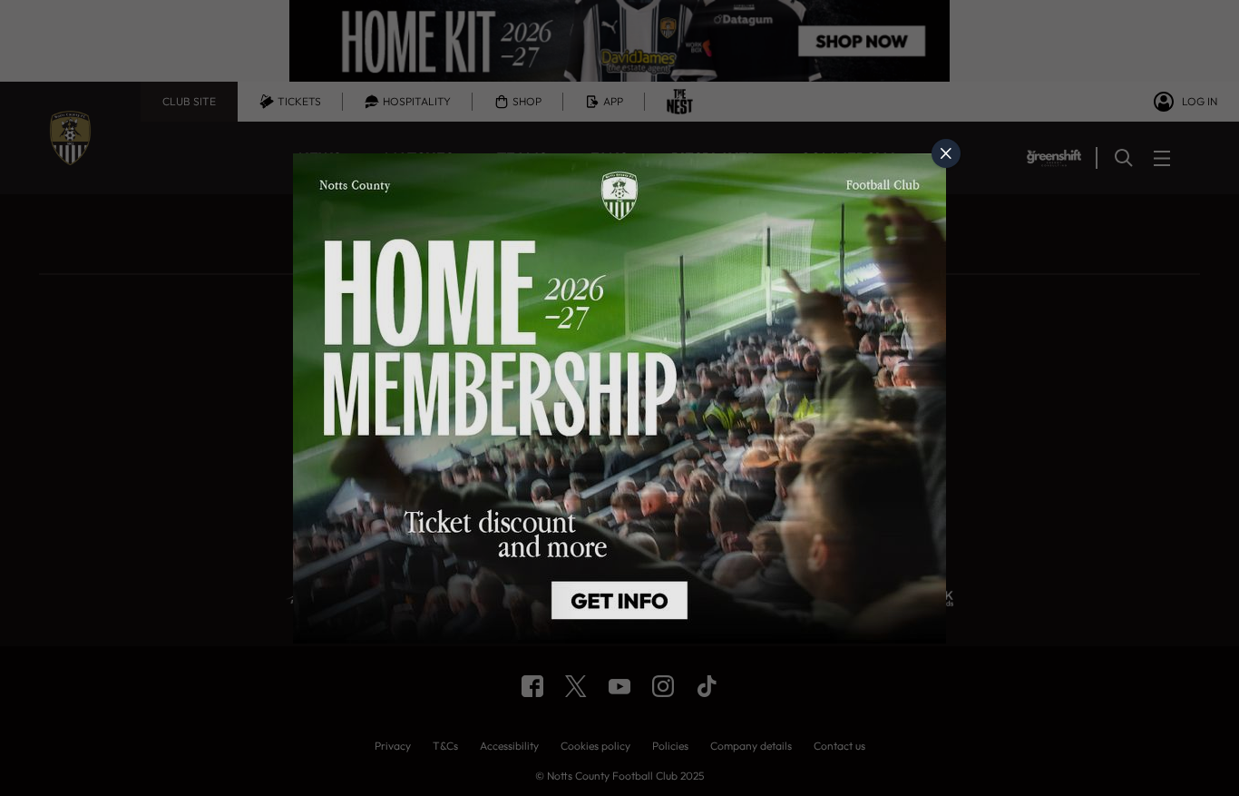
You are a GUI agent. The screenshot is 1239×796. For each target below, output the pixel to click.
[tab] (946, 153)
